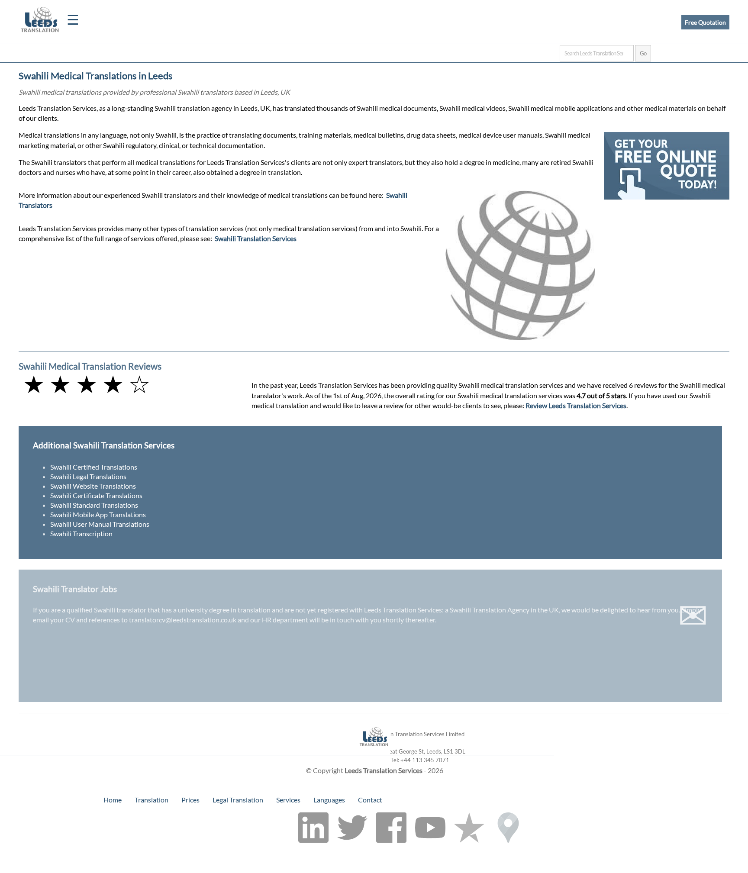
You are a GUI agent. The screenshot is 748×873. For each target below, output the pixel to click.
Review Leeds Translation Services (576, 405)
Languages (329, 800)
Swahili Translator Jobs (75, 589)
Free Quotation (705, 22)
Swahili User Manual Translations (99, 524)
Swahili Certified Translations (93, 467)
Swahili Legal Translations (88, 476)
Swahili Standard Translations (94, 505)
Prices (190, 800)
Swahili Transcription (81, 533)
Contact (370, 800)
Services (288, 800)
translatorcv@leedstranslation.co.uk (182, 619)
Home (112, 800)
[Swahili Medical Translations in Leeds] (374, 751)
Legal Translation (238, 800)
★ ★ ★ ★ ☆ (86, 383)
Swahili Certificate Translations (96, 495)
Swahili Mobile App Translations (98, 514)
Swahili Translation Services (256, 238)
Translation (151, 800)
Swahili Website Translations (93, 486)
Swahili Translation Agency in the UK (504, 610)
